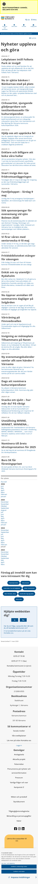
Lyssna (33, 38)
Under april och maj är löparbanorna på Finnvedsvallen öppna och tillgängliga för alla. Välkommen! (18, 326)
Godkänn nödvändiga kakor (19, 866)
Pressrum (19, 777)
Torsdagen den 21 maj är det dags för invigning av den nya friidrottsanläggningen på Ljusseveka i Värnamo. (19, 182)
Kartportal (19, 787)
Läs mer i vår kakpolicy (8, 863)
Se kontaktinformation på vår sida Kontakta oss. (17, 632)
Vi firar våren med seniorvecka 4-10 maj (15, 238)
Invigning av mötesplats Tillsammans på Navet (17, 337)
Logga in (19, 745)
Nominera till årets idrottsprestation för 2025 (18, 445)
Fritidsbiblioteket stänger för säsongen (18, 257)
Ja (14, 620)
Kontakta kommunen (15, 666)
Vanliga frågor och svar (19, 782)
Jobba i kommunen (29, 588)
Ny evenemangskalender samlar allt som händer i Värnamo (17, 360)
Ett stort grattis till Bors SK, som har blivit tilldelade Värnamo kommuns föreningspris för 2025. (18, 469)
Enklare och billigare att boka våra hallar (17, 154)
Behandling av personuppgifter (19, 816)
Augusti (3, 510)
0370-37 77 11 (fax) (19, 661)
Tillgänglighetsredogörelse (19, 811)
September (5, 508)
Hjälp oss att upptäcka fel (18, 133)
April (2, 490)
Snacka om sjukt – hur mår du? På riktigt (16, 401)
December (5, 502)
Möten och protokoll (19, 797)
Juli (2, 512)
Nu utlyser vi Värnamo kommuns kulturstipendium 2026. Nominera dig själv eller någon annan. (17, 390)
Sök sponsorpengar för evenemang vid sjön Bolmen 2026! (16, 214)
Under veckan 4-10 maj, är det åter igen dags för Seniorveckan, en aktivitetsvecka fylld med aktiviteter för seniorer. (18, 246)
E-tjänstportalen (13, 583)
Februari (4, 494)
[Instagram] (19, 829)
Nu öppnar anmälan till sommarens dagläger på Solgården (17, 298)
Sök (28, 20)
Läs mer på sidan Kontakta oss (19, 740)
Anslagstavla (19, 754)
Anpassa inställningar (20, 877)
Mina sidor (19, 599)
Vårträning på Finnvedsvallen (11, 319)
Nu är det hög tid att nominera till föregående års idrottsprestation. (18, 451)
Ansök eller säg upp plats (26, 594)
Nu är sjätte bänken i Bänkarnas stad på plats (17, 82)
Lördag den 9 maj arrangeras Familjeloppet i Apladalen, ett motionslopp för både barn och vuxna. (18, 200)
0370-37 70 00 (19, 656)
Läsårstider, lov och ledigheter (12, 588)
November (5, 504)
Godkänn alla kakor (19, 871)
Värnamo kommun (5, 33)
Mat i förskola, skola (10, 594)
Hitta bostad (25, 583)
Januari (3, 496)
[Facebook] (15, 829)
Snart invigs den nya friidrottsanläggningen (16, 174)
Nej (23, 620)
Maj (2, 488)
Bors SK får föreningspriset (11, 462)
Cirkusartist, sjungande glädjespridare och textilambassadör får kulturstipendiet (16, 108)
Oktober (4, 506)
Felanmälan (19, 764)
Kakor (19, 821)
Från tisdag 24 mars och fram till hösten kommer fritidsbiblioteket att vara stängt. (16, 263)
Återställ (4, 482)
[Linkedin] (23, 829)
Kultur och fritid (14, 33)
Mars (3, 492)
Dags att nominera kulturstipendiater (13, 383)
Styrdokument (19, 801)
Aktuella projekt (19, 759)
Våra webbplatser (19, 735)
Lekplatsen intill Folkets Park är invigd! (17, 61)
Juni (2, 486)
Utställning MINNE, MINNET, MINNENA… (15, 422)
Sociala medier (19, 731)
